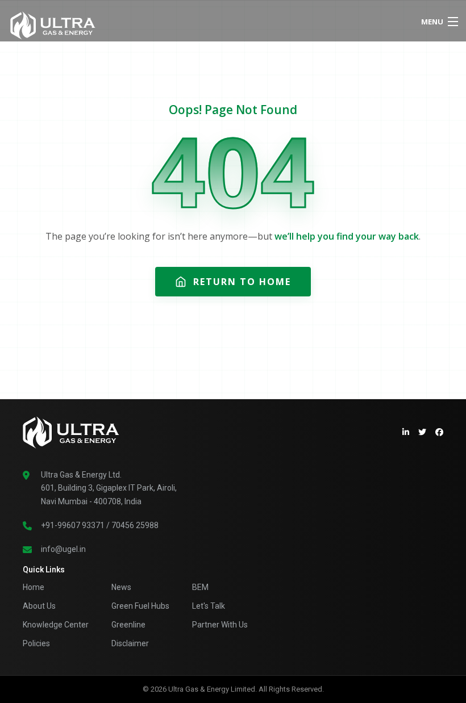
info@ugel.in (63, 549)
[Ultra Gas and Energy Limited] (181, 23)
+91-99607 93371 (73, 525)
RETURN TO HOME (242, 281)
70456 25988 (135, 525)
